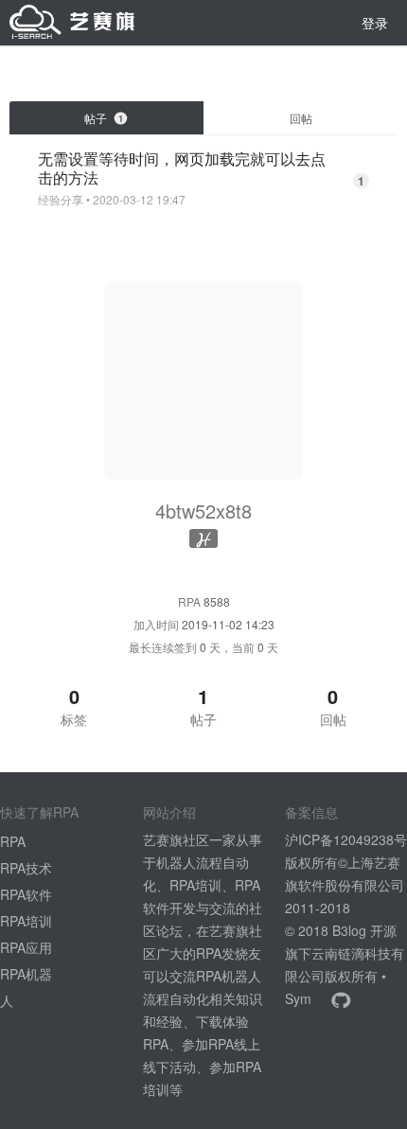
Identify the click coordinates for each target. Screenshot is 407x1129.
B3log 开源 (364, 930)
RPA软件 (26, 894)
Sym (298, 998)
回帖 (301, 118)
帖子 (103, 118)
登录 (375, 22)
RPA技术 (26, 867)
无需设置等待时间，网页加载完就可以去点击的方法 (182, 168)
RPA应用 (26, 947)
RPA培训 (26, 920)
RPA (13, 841)
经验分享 (60, 199)
